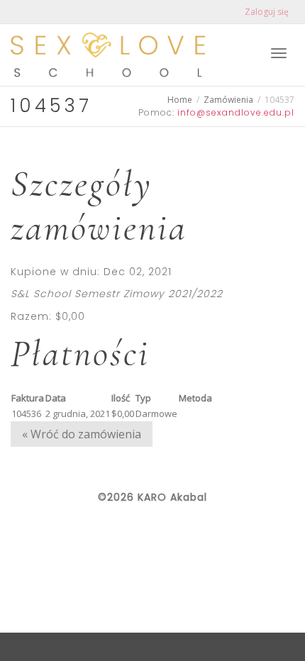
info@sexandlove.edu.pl (235, 112)
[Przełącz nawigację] (278, 53)
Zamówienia (228, 100)
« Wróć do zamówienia (81, 434)
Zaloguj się (267, 12)
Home (179, 100)
